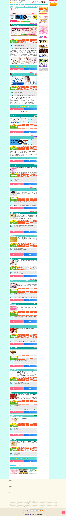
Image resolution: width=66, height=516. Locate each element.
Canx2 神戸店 (13, 165)
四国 (24, 503)
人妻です (11, 392)
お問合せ (35, 512)
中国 (22, 503)
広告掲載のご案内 (39, 512)
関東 (9, 503)
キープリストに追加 (17, 69)
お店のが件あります (23, 66)
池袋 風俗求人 (10, 506)
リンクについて (31, 512)
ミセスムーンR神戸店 (14, 115)
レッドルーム (12, 326)
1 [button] (22, 37)
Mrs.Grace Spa (13, 439)
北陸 (17, 503)
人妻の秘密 (12, 415)
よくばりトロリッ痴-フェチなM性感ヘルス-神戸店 (19, 280)
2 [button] (23, 37)
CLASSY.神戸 (12, 212)
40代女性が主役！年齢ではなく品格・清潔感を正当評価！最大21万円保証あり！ (26, 465)
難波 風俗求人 (30, 506)
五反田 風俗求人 (15, 506)
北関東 (15, 503)
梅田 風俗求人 (26, 506)
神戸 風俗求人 (34, 506)
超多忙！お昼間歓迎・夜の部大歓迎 (24, 19)
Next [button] (36, 17)
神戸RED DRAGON (16, 73)
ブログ (43, 512)
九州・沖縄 (27, 503)
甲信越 (19, 503)
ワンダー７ (12, 258)
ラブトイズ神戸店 (13, 303)
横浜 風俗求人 (18, 506)
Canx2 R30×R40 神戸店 (14, 369)
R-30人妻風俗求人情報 (33, 514)
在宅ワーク (30, 503)
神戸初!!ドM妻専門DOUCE (15, 347)
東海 (21, 503)
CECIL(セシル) (13, 188)
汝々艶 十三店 (15, 24)
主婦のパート (12, 235)
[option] (23, 17)
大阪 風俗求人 (22, 506)
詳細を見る (30, 69)
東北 (13, 503)
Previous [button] (10, 17)
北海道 (11, 503)
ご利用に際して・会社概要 (25, 512)
